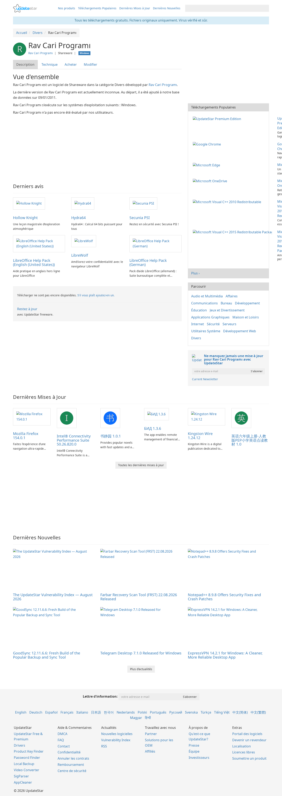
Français (66, 712)
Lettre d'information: (100, 696)
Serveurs (229, 324)
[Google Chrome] (208, 144)
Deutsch (35, 712)
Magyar (136, 717)
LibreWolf (79, 255)
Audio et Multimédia (207, 296)
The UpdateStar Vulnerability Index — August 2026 (53, 596)
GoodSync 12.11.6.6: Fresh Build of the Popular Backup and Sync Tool (46, 655)
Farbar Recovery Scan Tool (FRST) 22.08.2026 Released (138, 596)
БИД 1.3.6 (152, 428)
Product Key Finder (29, 751)
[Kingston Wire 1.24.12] (206, 416)
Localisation (241, 746)
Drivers (19, 745)
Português (158, 712)
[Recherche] (265, 8)
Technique (49, 64)
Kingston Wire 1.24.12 (200, 435)
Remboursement (71, 764)
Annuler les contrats (73, 758)
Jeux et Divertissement (227, 310)
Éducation (199, 310)
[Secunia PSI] (143, 203)
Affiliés (150, 751)
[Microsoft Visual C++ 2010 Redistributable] (228, 201)
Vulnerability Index (115, 740)
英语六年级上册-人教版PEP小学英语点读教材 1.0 (249, 440)
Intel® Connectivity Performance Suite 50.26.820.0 (74, 440)
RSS (104, 746)
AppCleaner (23, 782)
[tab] (25, 64)
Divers (196, 338)
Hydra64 (78, 217)
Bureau (226, 303)
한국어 (109, 712)
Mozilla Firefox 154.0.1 (25, 435)
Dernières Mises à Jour (134, 8)
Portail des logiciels (247, 734)
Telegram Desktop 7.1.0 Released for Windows (140, 653)
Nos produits (66, 8)
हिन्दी (148, 717)
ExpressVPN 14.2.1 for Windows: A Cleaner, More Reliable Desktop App (225, 655)
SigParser (21, 776)
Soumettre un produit (249, 758)
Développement (247, 303)
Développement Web (239, 331)
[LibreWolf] (84, 241)
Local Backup (24, 763)
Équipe (194, 751)
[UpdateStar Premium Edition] (218, 118)
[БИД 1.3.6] (156, 414)
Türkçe (206, 712)
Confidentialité (69, 752)
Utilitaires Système (205, 331)
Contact (64, 746)
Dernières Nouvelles (166, 8)
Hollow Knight (25, 217)
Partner (151, 734)
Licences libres (243, 752)
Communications (204, 303)
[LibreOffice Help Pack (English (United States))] (39, 243)
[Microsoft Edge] (207, 164)
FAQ (61, 740)
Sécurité (213, 324)
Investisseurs (199, 757)
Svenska (191, 712)
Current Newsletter (205, 379)
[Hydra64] (83, 203)
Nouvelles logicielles (117, 734)
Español (51, 712)
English (20, 712)
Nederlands (126, 712)
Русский (175, 712)
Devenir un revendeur (249, 740)
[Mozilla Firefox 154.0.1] (31, 416)
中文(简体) (240, 712)
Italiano (82, 712)
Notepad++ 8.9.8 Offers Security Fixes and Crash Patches (224, 596)
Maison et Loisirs (245, 317)
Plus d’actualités (141, 669)
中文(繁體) (258, 712)
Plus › (195, 273)
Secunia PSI (139, 217)
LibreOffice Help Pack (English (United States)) (34, 262)
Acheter (71, 64)
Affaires (232, 296)
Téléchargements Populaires (97, 8)
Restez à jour (27, 309)
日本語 (96, 712)
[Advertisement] (97, 146)
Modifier (90, 64)
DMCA (62, 734)
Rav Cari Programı (40, 53)
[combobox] (223, 8)
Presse (194, 745)
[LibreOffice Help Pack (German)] (155, 243)
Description (25, 64)
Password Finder (27, 757)
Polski (142, 712)
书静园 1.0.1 (110, 436)
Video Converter (26, 770)
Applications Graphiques (210, 317)
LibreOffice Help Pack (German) (148, 262)
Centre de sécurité (72, 771)
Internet (197, 324)
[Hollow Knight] (29, 203)
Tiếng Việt (222, 712)
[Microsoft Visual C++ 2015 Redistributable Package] (233, 232)
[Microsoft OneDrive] (211, 181)
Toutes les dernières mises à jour (141, 465)
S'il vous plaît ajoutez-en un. (96, 295)
